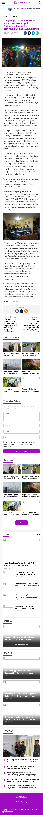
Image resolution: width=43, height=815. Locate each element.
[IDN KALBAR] (22, 2)
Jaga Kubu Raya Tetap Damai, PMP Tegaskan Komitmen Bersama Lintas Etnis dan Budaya (19, 564)
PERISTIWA (6, 34)
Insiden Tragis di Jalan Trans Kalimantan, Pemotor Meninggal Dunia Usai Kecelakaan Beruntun (31, 354)
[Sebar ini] (25, 33)
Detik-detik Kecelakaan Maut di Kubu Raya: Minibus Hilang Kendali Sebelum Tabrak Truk (11, 390)
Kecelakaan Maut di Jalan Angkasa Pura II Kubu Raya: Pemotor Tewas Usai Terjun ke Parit (30, 372)
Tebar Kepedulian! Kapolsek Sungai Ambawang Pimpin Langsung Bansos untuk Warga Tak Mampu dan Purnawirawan (10, 324)
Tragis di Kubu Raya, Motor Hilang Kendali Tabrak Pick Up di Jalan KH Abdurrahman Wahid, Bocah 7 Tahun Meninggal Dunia (30, 390)
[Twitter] (21, 311)
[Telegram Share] (33, 33)
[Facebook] (17, 311)
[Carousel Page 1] (16, 644)
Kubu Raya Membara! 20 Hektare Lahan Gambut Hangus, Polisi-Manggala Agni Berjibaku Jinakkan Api (12, 372)
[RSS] (26, 311)
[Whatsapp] (37, 33)
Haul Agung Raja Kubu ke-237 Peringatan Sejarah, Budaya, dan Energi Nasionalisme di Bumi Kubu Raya (27, 573)
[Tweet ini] (29, 33)
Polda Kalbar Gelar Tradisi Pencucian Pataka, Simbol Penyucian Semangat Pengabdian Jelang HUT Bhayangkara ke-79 (31, 324)
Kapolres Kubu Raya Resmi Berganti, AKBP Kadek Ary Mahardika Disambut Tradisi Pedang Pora (25, 607)
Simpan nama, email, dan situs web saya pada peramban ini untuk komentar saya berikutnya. (19, 444)
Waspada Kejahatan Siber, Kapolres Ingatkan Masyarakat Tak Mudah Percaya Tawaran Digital (21, 638)
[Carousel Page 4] (24, 644)
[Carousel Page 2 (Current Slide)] (19, 644)
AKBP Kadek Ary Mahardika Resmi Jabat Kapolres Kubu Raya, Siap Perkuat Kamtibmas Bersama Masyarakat (27, 596)
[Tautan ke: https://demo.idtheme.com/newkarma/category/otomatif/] (38, 534)
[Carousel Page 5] (27, 644)
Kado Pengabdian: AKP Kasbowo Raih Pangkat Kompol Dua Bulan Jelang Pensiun (27, 585)
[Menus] (3, 2)
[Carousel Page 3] (21, 644)
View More (21, 522)
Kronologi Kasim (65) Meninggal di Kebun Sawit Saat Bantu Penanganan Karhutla (11, 354)
